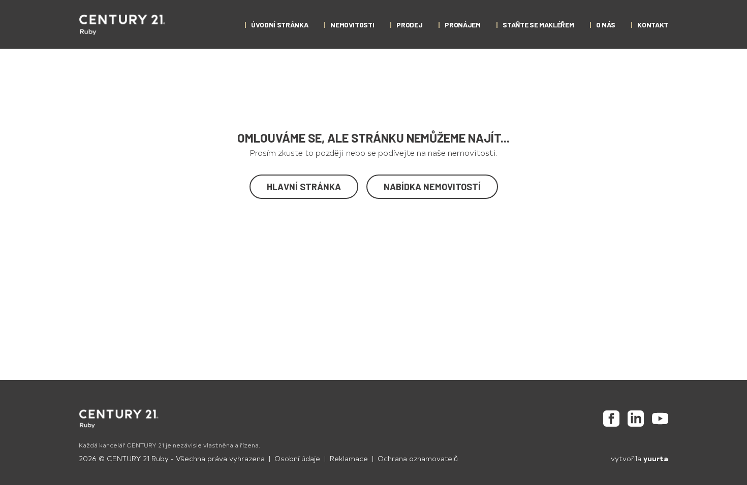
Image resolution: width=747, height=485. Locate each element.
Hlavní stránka (304, 186)
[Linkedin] (636, 418)
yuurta (655, 458)
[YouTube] (660, 418)
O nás (605, 24)
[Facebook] (611, 418)
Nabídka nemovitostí (432, 186)
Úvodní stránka (279, 24)
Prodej (409, 24)
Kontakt (652, 24)
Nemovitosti (352, 24)
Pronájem (462, 24)
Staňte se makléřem (538, 24)
